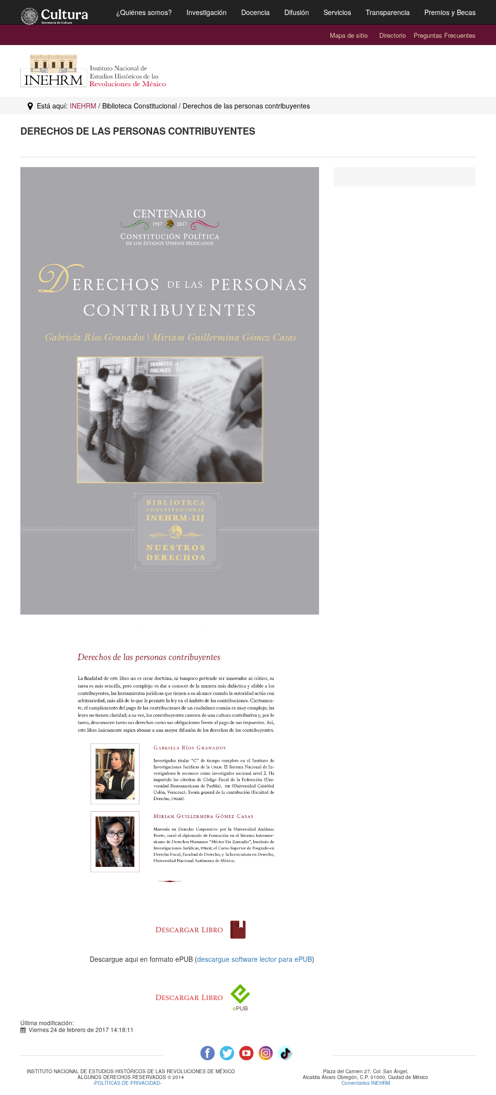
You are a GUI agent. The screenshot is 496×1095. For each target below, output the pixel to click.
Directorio (392, 35)
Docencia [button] (255, 12)
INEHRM (83, 105)
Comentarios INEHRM (365, 1083)
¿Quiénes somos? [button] (144, 12)
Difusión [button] (296, 12)
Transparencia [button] (388, 12)
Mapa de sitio (349, 35)
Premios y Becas (450, 12)
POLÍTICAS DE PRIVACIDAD (127, 1083)
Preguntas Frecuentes (445, 35)
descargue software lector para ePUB (254, 959)
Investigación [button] (206, 12)
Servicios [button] (337, 12)
